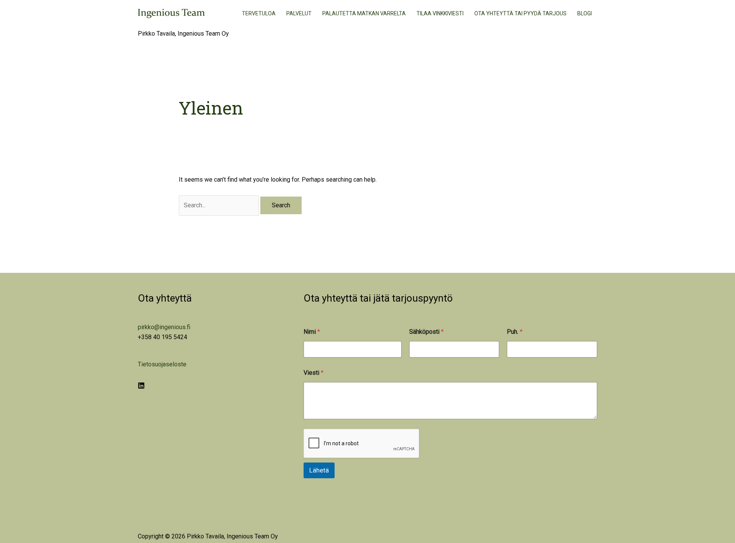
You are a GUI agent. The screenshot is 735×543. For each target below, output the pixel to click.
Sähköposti (426, 331)
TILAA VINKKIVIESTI (440, 13)
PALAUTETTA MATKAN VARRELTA (364, 13)
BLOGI (584, 13)
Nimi (312, 331)
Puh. (515, 331)
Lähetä (319, 470)
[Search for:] (219, 205)
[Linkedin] (141, 385)
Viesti (313, 372)
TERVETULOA (259, 13)
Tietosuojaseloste (162, 364)
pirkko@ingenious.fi (164, 327)
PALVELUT (299, 13)
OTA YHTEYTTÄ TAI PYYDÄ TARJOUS (520, 13)
